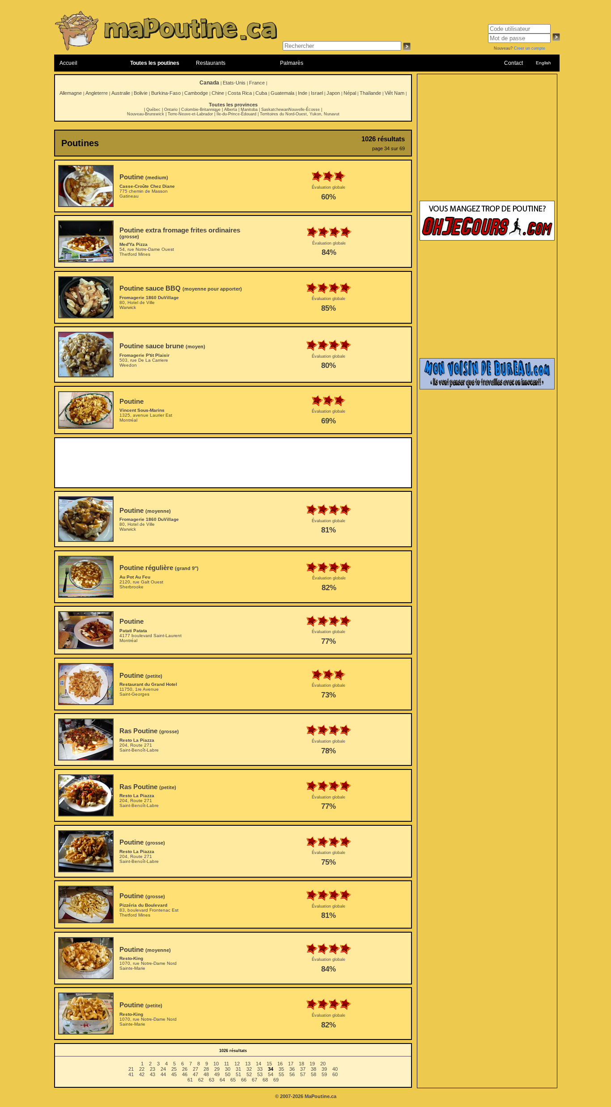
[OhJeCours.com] (487, 238)
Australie (120, 93)
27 (195, 1069)
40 (335, 1069)
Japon (333, 93)
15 (269, 1063)
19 (312, 1063)
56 (292, 1074)
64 (222, 1079)
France (257, 82)
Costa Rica (240, 93)
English (543, 62)
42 (141, 1074)
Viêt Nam (394, 93)
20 (323, 1063)
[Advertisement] (233, 463)
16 (280, 1063)
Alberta (230, 109)
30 (227, 1069)
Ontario (171, 109)
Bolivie (141, 93)
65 (233, 1079)
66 (243, 1079)
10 (216, 1063)
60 (335, 1074)
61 (190, 1079)
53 (260, 1074)
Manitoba (249, 109)
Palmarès (291, 63)
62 (201, 1079)
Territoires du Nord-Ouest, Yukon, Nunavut (299, 114)
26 (184, 1069)
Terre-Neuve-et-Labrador (190, 114)
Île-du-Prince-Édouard (236, 114)
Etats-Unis (234, 82)
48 (206, 1074)
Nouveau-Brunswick (145, 114)
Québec (153, 109)
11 (226, 1063)
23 (152, 1069)
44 (163, 1074)
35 (281, 1069)
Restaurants (210, 63)
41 (131, 1074)
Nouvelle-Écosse (304, 109)
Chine (218, 93)
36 (292, 1069)
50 (227, 1074)
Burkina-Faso (166, 93)
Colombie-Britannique (201, 109)
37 (303, 1069)
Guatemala (282, 93)
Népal (350, 93)
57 (303, 1074)
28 (206, 1069)
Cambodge (196, 93)
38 (313, 1069)
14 (258, 1063)
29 (217, 1069)
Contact (513, 63)
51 (238, 1074)
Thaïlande (370, 93)
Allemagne (70, 93)
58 (313, 1074)
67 (254, 1079)
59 (324, 1074)
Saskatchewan (275, 109)
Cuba (261, 93)
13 (247, 1063)
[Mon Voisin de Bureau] (487, 387)
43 (152, 1074)
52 (249, 1074)
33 (260, 1069)
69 (276, 1079)
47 (195, 1074)
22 (141, 1069)
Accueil (68, 63)
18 (301, 1063)
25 (174, 1069)
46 (184, 1074)
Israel (317, 93)
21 (131, 1069)
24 (163, 1069)
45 (174, 1074)
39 (324, 1069)
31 (238, 1069)
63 (211, 1079)
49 (217, 1074)
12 (237, 1063)
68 (265, 1079)
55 (281, 1074)
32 (249, 1069)
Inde (302, 93)
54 (270, 1074)
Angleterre (96, 93)
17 (290, 1063)
